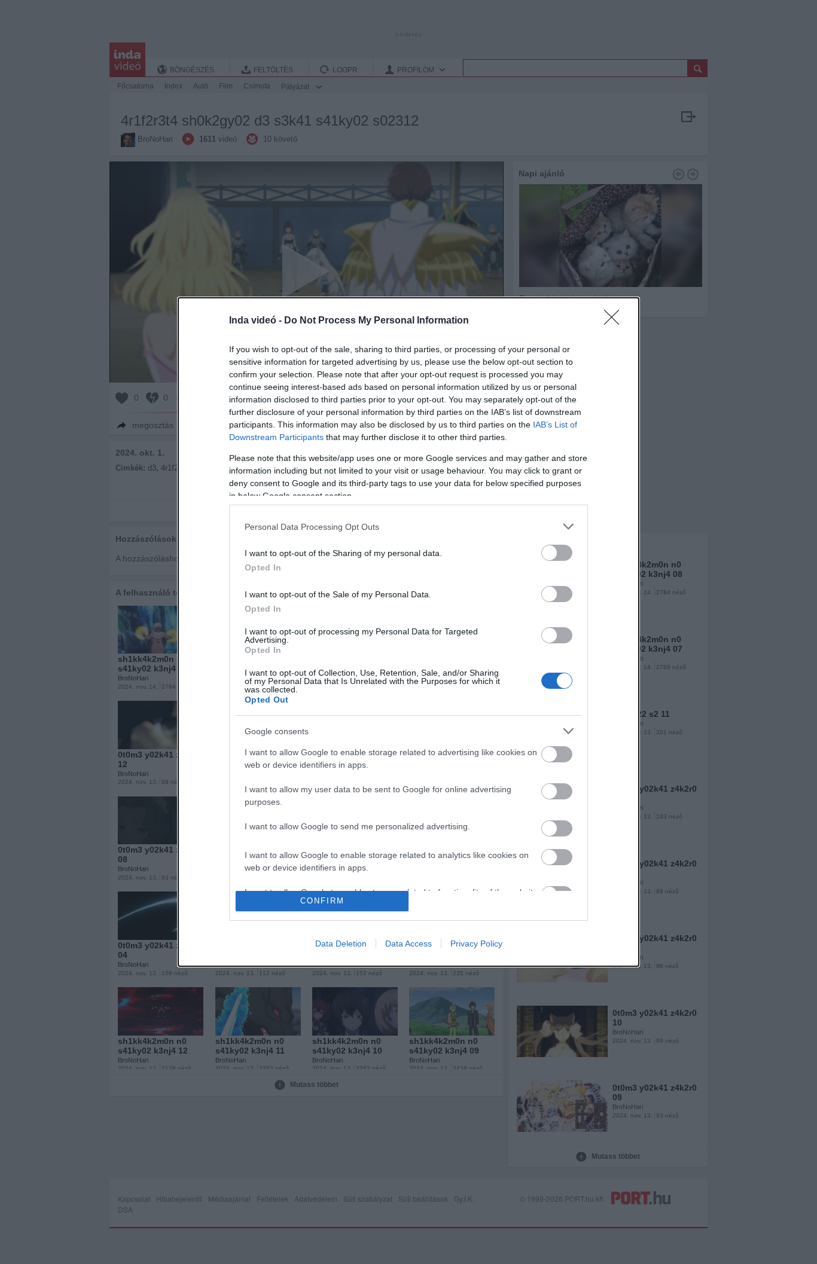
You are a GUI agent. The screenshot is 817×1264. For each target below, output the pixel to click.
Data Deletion (341, 943)
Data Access (408, 943)
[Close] (615, 321)
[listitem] (408, 526)
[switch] (556, 553)
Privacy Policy (476, 943)
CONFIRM (322, 900)
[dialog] (408, 632)
